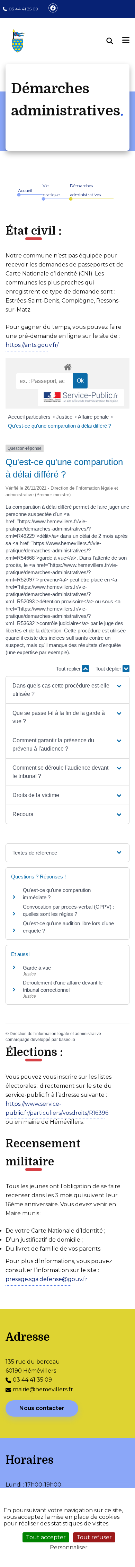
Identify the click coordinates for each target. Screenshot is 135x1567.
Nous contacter (41, 1408)
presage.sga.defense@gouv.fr (47, 1279)
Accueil (25, 190)
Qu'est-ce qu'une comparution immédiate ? (57, 893)
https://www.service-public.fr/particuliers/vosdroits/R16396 (57, 1108)
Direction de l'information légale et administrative (55, 1033)
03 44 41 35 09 (23, 8)
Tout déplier (109, 669)
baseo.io (67, 1039)
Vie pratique (51, 190)
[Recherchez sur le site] (114, 41)
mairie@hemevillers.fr (43, 1389)
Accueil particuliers (29, 417)
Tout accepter (46, 1537)
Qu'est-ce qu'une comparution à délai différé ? (59, 426)
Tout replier (69, 669)
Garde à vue (37, 968)
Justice (64, 417)
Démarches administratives (85, 190)
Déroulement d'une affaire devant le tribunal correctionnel (62, 986)
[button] (67, 689)
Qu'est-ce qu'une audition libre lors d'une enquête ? (68, 927)
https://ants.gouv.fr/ (32, 345)
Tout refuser (94, 1537)
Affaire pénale (93, 417)
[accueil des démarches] (67, 365)
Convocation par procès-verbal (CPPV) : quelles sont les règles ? (68, 910)
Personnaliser (69, 1547)
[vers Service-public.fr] (81, 397)
